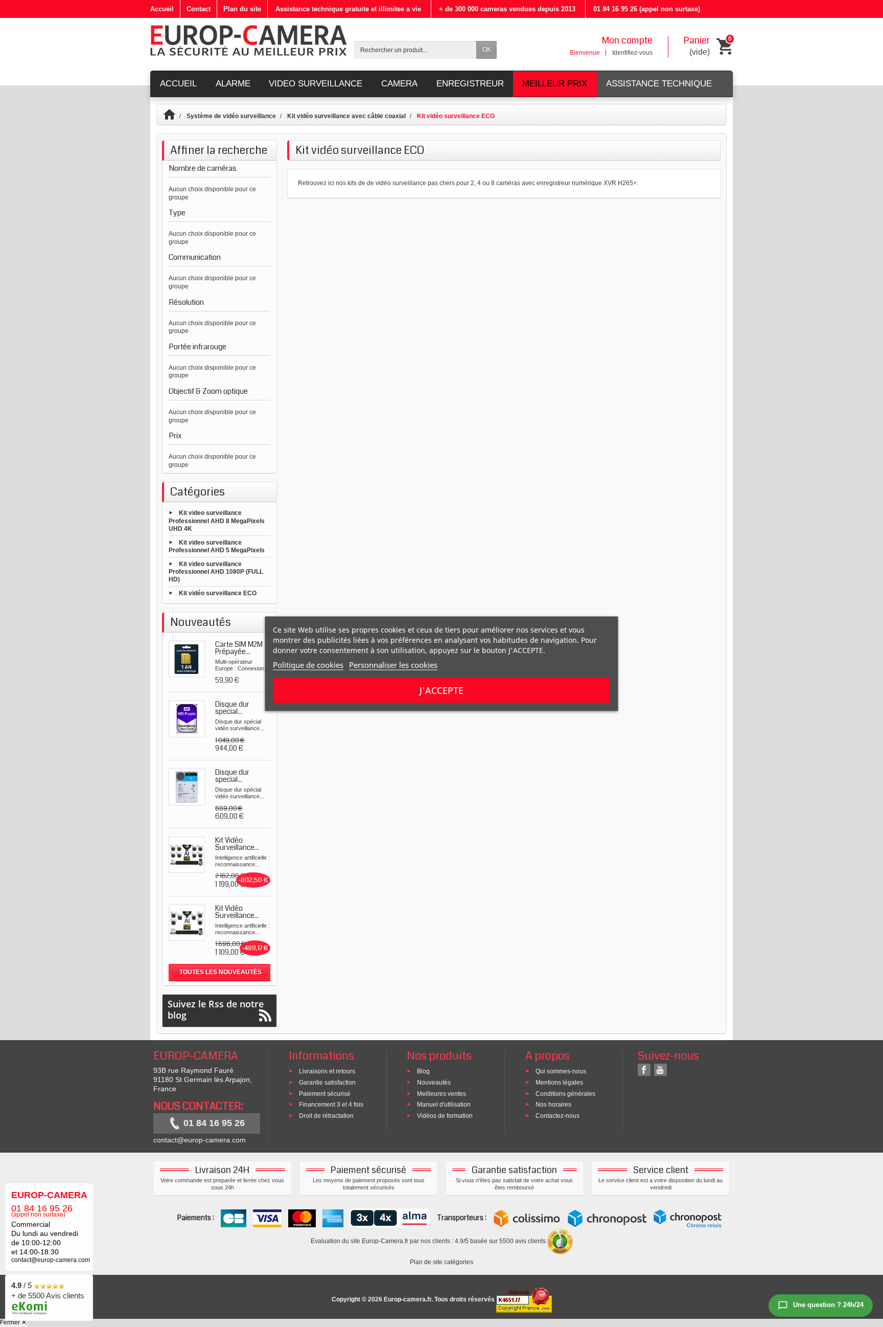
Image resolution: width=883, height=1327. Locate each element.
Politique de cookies (308, 664)
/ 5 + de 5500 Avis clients (47, 1290)
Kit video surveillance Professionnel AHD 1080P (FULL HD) (216, 571)
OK (486, 49)
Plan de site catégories (441, 1262)
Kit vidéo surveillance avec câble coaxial (346, 116)
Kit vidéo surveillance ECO (218, 593)
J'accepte (441, 690)
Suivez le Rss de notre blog (216, 1009)
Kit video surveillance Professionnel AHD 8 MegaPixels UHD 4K (217, 520)
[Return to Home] (174, 116)
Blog (423, 1071)
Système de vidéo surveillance (231, 116)
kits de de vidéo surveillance (386, 183)
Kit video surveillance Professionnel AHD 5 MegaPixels (217, 546)
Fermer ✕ (13, 1322)
